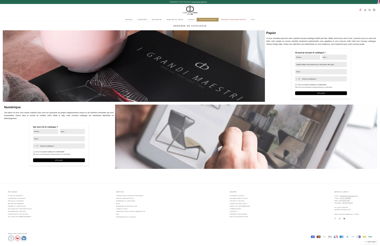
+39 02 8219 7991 (344, 200)
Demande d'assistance (238, 214)
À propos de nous (237, 195)
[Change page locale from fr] (378, 2)
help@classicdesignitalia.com (349, 196)
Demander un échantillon (126, 206)
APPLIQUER (321, 93)
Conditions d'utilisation (18, 214)
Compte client (122, 208)
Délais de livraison (16, 201)
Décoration (157, 19)
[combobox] (298, 79)
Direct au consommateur (240, 206)
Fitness (191, 19)
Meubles (129, 19)
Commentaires (235, 208)
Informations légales (17, 211)
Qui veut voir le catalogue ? (45, 127)
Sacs (253, 19)
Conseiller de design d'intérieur (129, 195)
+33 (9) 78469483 (345, 198)
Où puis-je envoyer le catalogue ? (310, 53)
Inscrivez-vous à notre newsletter (130, 211)
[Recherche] (370, 10)
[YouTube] (344, 218)
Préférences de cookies (126, 217)
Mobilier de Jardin (175, 19)
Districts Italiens (237, 201)
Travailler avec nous (238, 203)
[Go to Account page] (365, 10)
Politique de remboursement (19, 216)
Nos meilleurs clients (239, 198)
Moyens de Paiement (16, 203)
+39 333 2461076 (347, 203)
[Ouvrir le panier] (374, 10)
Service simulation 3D (125, 198)
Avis (117, 214)
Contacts (234, 211)
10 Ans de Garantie (15, 195)
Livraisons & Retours (16, 198)
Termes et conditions (17, 206)
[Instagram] (339, 218)
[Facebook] (335, 218)
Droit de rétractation (239, 216)
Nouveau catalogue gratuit (233, 19)
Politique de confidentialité (20, 208)
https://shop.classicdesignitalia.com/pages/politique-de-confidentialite (313, 87)
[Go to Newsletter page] (360, 9)
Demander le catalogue (125, 201)
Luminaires (142, 19)
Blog (118, 203)
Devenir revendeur (208, 19)
